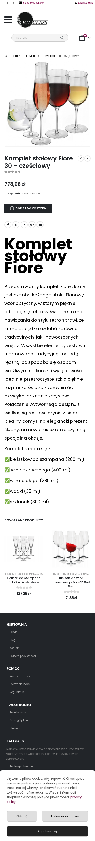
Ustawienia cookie (65, 816)
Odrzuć (22, 816)
